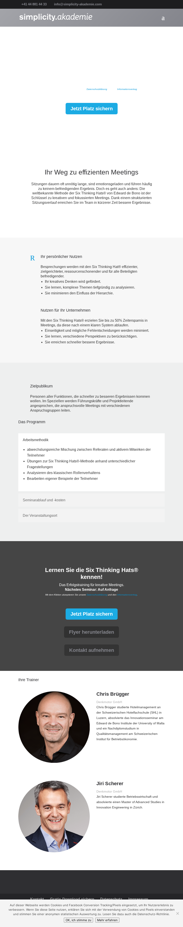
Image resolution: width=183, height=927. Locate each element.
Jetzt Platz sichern (92, 108)
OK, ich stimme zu (78, 920)
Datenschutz (111, 899)
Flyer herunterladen (91, 632)
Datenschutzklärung (96, 89)
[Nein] (177, 913)
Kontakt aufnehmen (91, 650)
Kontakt (37, 899)
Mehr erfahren (107, 920)
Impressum (138, 899)
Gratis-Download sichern (72, 899)
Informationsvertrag (127, 89)
